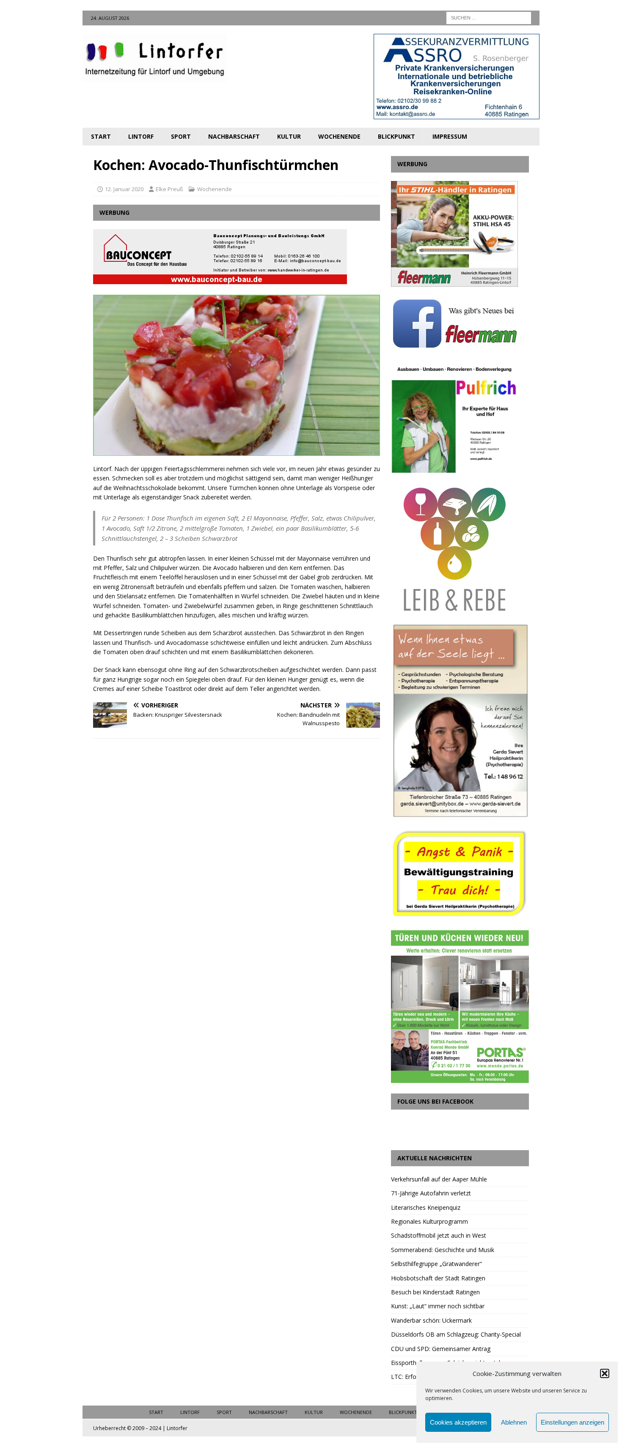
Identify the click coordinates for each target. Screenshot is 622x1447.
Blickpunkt (396, 136)
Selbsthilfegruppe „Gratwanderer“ (436, 1264)
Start (101, 136)
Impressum (449, 136)
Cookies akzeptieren (458, 1422)
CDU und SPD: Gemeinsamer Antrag (440, 1349)
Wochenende (339, 136)
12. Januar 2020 (124, 189)
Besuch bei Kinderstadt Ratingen (435, 1292)
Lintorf (141, 136)
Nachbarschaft (234, 136)
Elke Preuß (169, 189)
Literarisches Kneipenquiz (425, 1207)
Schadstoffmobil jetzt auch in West (438, 1235)
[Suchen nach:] (488, 17)
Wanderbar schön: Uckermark (431, 1320)
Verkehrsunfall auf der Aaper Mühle (439, 1179)
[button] (604, 1373)
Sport (181, 136)
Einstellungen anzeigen (572, 1422)
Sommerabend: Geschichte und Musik (442, 1250)
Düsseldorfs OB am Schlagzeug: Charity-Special (456, 1334)
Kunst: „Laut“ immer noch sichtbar (437, 1306)
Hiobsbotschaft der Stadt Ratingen (438, 1278)
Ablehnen (514, 1422)
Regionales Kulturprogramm (429, 1221)
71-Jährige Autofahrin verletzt (431, 1193)
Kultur (289, 136)
